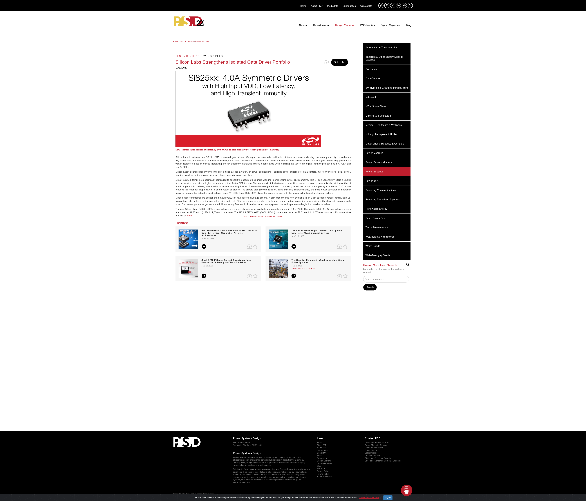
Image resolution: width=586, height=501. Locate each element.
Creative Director (372, 456)
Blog (408, 25)
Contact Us (322, 453)
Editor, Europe (371, 450)
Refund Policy (323, 474)
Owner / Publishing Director (377, 442)
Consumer (371, 69)
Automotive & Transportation (381, 47)
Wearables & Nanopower (379, 236)
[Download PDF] (327, 62)
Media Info (321, 448)
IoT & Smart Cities (375, 106)
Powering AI (372, 181)
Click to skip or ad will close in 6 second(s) (263, 216)
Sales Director (371, 453)
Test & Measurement (377, 227)
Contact (366, 6)
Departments (322, 458)
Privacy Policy (323, 471)
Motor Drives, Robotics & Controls (384, 143)
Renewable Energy (376, 209)
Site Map (321, 469)
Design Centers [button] (344, 25)
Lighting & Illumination (378, 115)
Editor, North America (374, 448)
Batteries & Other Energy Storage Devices (384, 58)
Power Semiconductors (378, 162)
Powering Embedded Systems (382, 199)
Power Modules (374, 153)
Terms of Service (324, 477)
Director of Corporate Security (378, 458)
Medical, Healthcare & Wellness (383, 125)
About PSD (322, 445)
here (189, 215)
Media (332, 6)
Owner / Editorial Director (376, 445)
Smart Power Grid (375, 218)
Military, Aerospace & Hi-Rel (381, 134)
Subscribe (339, 62)
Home (303, 6)
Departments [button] (320, 25)
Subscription (349, 6)
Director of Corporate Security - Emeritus (383, 461)
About (317, 6)
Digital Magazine (390, 25)
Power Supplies (374, 171)
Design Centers (187, 41)
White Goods (372, 246)
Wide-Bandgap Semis (377, 255)
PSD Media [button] (366, 25)
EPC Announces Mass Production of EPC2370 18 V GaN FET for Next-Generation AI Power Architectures (229, 233)
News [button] (302, 25)
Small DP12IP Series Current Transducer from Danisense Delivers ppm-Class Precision (226, 261)
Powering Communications (380, 190)
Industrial (370, 97)
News (319, 456)
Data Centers (373, 78)
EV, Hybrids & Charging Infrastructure (386, 88)
